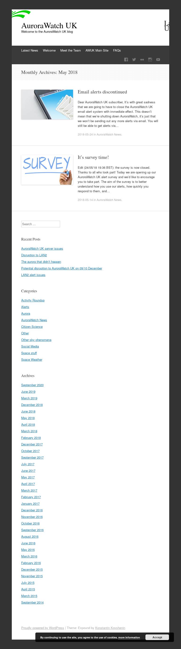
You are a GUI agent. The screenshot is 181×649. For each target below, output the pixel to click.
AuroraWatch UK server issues (42, 248)
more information (129, 637)
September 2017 (32, 457)
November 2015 (32, 576)
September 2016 (32, 530)
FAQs (117, 50)
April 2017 (28, 483)
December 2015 (32, 569)
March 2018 (29, 431)
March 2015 (29, 595)
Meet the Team (70, 50)
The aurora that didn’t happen (41, 261)
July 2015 (27, 582)
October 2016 (30, 523)
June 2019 (28, 391)
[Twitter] (134, 59)
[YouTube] (158, 59)
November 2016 (32, 516)
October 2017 (30, 451)
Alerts (25, 306)
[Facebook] (126, 59)
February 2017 (31, 497)
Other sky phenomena (36, 339)
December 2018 (32, 404)
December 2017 (32, 444)
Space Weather (31, 359)
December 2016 (32, 510)
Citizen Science (32, 326)
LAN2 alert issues (33, 274)
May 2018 (28, 418)
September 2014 (32, 602)
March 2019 (29, 398)
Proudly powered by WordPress (42, 627)
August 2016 (29, 536)
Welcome (49, 50)
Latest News (29, 50)
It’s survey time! (93, 157)
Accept (157, 637)
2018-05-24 (85, 134)
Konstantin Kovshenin (110, 627)
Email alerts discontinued (102, 91)
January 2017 (30, 503)
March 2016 (29, 556)
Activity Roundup (33, 300)
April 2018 (28, 424)
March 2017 (29, 490)
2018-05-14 (85, 200)
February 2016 (31, 563)
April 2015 (28, 589)
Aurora (25, 313)
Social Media (30, 346)
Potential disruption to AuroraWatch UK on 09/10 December (61, 268)
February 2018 (31, 437)
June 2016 (28, 543)
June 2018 (28, 411)
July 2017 (27, 464)
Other (25, 333)
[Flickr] (142, 59)
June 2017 (28, 470)
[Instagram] (150, 59)
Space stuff (29, 353)
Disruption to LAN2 (34, 255)
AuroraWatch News (109, 134)
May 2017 (28, 477)
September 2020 (32, 385)
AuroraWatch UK (49, 25)
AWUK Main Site (97, 50)
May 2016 (28, 549)
